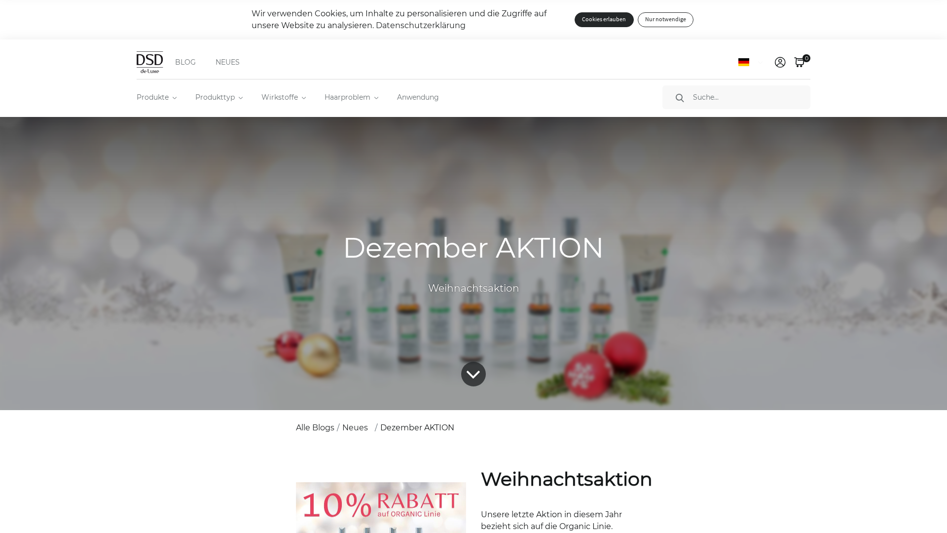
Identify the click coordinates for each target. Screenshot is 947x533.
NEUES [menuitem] (228, 62)
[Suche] (679, 97)
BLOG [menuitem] (185, 62)
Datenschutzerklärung (421, 25)
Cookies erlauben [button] (604, 19)
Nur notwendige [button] (665, 19)
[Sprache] (752, 62)
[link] (780, 62)
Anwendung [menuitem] (418, 97)
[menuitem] (156, 97)
